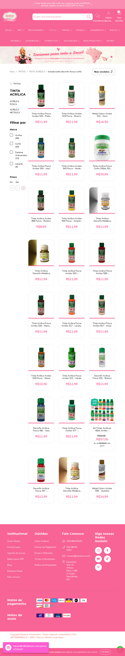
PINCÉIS (66, 30)
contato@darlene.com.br (78, 556)
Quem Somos (13, 541)
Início (12, 71)
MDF (20, 30)
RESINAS (15, 41)
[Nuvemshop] (105, 634)
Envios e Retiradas (44, 553)
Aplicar (23, 188)
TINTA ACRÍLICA (37, 71)
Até (17, 182)
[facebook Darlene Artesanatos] (107, 550)
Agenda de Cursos (16, 553)
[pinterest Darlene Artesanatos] (98, 567)
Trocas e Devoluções (45, 559)
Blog (9, 565)
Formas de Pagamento (45, 547)
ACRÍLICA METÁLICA (15, 111)
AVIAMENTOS (97, 30)
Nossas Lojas (13, 547)
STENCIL (80, 30)
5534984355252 (74, 541)
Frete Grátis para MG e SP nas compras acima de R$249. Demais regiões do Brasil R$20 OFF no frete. (62, 4)
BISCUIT (114, 30)
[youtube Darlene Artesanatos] (98, 558)
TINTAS (53, 30)
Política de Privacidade (45, 565)
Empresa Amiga (14, 571)
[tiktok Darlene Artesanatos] (107, 558)
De (11, 182)
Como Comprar (42, 541)
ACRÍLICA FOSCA (14, 103)
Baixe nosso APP (15, 559)
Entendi (105, 652)
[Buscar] (88, 16)
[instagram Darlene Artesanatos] (98, 550)
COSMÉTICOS (51, 41)
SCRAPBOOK (32, 41)
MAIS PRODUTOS (92, 41)
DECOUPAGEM (35, 30)
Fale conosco (13, 577)
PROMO (110, 41)
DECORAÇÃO (71, 41)
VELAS (8, 30)
